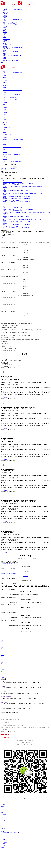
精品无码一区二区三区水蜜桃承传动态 (12, 51)
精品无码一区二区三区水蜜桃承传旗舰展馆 (13, 47)
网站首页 (5, 8)
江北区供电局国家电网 (6, 696)
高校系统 (5, 15)
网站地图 (3, 847)
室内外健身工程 (7, 44)
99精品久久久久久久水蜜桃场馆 (10, 25)
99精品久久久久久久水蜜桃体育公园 (11, 22)
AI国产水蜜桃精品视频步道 (9, 23)
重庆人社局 (3, 691)
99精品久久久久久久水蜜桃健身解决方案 (12, 9)
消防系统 (5, 13)
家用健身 (5, 27)
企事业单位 (5, 37)
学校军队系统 (6, 40)
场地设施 (5, 33)
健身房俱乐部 (6, 41)
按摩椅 (4, 34)
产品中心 (5, 26)
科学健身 (5, 50)
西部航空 (3, 686)
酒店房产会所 (6, 39)
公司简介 (5, 57)
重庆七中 (3, 707)
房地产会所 (5, 16)
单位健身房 (5, 10)
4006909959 (3, 62)
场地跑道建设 (6, 20)
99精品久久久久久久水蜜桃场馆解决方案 (12, 19)
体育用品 (5, 32)
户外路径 (5, 30)
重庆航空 (3, 681)
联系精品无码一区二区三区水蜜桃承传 (12, 60)
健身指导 (5, 53)
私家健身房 (5, 43)
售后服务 (5, 58)
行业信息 (5, 54)
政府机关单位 (6, 12)
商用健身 (5, 29)
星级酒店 (5, 17)
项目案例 (5, 36)
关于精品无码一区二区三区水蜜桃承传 (12, 55)
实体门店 (5, 46)
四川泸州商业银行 (5, 702)
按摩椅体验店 (6, 48)
